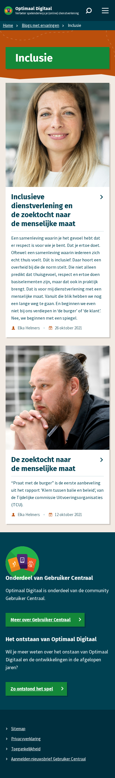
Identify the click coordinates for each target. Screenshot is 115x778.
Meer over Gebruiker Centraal (41, 619)
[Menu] (105, 10)
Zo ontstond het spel (32, 689)
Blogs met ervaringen (40, 25)
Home (8, 25)
